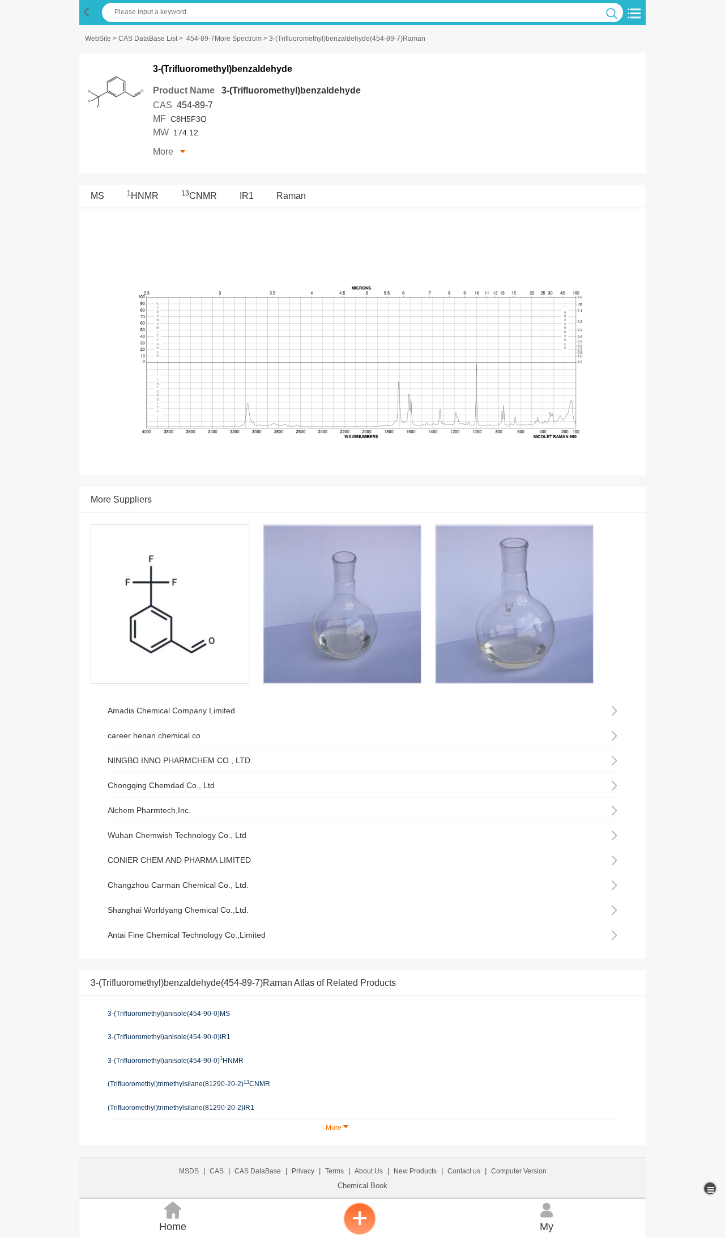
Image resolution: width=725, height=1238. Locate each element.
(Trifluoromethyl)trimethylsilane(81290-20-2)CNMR (189, 1083)
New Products (415, 1171)
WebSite (98, 38)
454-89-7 (195, 105)
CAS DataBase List (147, 38)
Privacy (303, 1171)
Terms (334, 1171)
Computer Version (519, 1171)
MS (97, 196)
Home (172, 1217)
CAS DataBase (257, 1171)
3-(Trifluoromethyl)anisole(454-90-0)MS (169, 1014)
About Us (369, 1171)
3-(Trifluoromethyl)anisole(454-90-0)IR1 (169, 1037)
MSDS (189, 1171)
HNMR (143, 196)
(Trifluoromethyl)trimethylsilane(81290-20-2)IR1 (181, 1108)
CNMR (199, 196)
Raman (291, 196)
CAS (217, 1171)
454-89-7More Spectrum (224, 38)
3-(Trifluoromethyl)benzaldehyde (291, 90)
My (546, 1217)
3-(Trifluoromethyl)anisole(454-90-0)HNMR (176, 1060)
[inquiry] (360, 1232)
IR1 (247, 196)
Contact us (463, 1171)
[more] (711, 1188)
